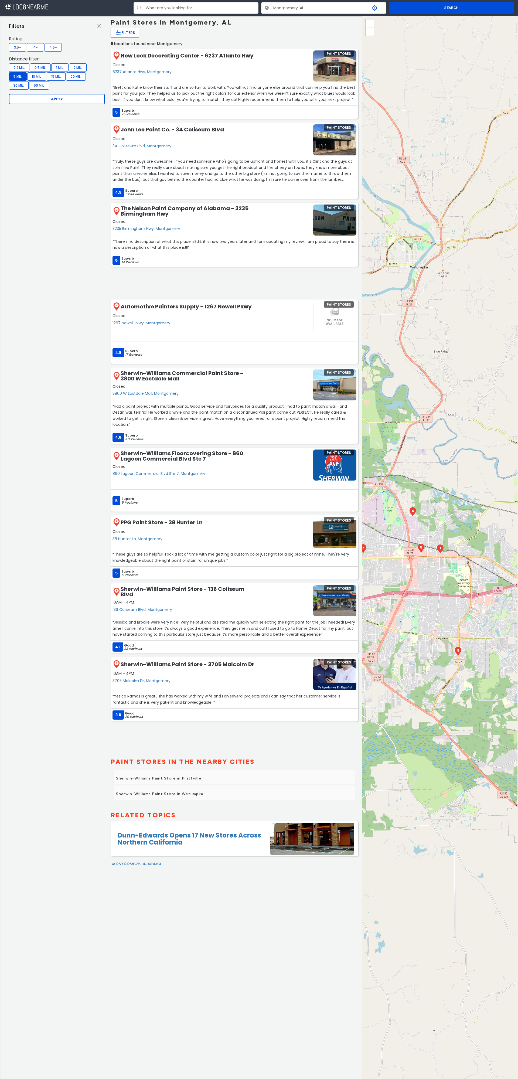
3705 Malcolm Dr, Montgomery (142, 680)
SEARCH (451, 8)
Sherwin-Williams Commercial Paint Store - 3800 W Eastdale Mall (182, 375)
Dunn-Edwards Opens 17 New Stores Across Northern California (189, 839)
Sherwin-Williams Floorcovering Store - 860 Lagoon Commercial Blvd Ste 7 (182, 456)
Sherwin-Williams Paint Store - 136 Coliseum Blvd (182, 591)
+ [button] (370, 23)
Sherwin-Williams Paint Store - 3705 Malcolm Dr (187, 664)
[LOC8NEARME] (26, 7)
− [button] (370, 32)
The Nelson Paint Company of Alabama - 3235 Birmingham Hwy (184, 211)
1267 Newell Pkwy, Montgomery (141, 323)
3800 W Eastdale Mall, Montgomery (146, 393)
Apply (57, 99)
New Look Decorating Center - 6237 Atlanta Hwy (187, 55)
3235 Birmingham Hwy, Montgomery (146, 228)
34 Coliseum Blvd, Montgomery (142, 146)
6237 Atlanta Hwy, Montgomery (142, 71)
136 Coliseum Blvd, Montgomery (142, 609)
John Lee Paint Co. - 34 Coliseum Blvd (172, 129)
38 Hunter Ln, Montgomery (137, 539)
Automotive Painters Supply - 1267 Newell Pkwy (186, 306)
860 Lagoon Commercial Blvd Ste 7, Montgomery (159, 473)
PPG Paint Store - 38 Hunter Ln (162, 522)
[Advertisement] (234, 283)
